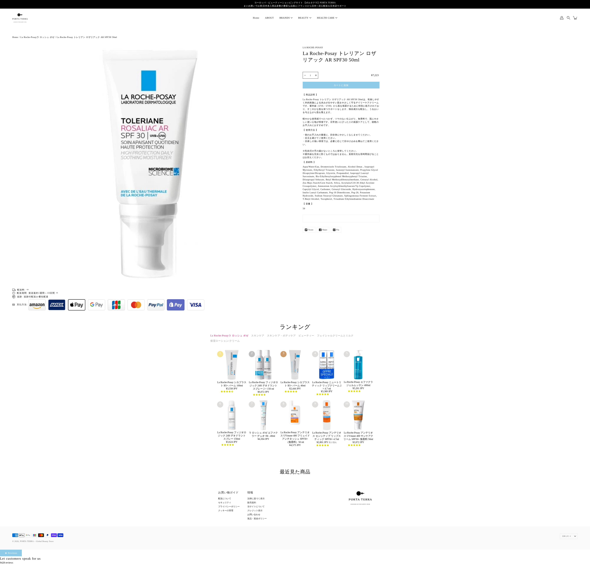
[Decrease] (305, 75)
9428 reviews (6, 562)
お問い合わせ (253, 514)
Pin (337, 230)
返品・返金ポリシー (257, 518)
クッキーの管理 (225, 510)
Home (256, 18)
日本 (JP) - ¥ (566, 536)
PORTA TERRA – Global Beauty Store (37, 541)
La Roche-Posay (313, 47)
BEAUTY (303, 18)
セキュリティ (224, 502)
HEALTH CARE (325, 18)
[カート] (575, 17)
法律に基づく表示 (256, 498)
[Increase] (316, 75)
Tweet (310, 230)
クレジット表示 (254, 510)
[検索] (568, 17)
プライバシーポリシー (229, 506)
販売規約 (251, 502)
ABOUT (269, 18)
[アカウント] (561, 17)
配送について (224, 498)
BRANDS (284, 18)
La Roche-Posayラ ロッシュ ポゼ (37, 37)
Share (324, 230)
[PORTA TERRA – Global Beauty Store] (20, 18)
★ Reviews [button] (11, 552)
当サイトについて (256, 506)
